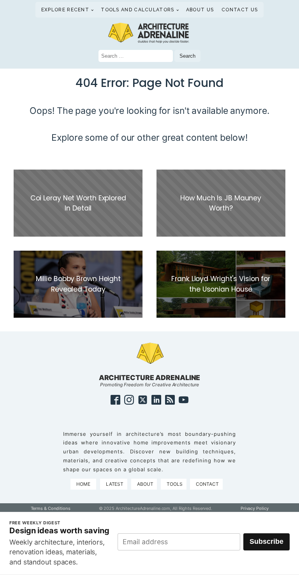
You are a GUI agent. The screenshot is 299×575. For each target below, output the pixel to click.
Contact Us (240, 9)
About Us (200, 9)
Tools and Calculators (137, 9)
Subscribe (266, 541)
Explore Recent (65, 9)
